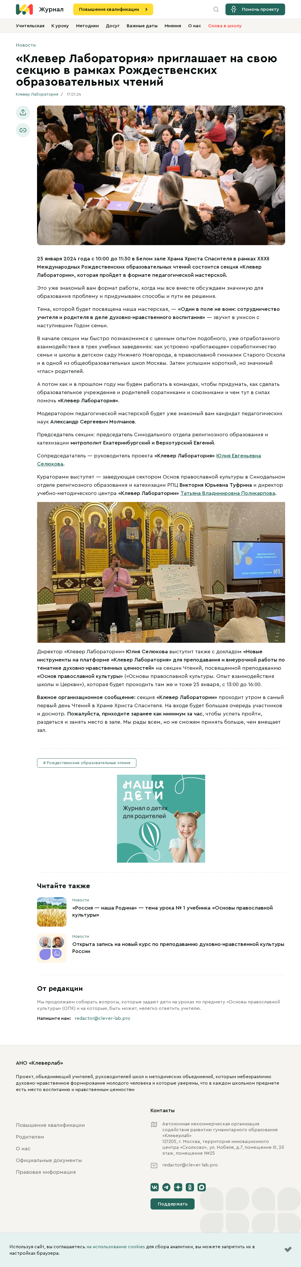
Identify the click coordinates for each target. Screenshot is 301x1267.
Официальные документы (49, 1160)
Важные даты (142, 25)
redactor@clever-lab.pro (102, 1018)
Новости (26, 45)
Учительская (30, 25)
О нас (194, 25)
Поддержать (173, 1204)
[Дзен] (178, 1187)
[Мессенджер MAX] (202, 1187)
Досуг (113, 25)
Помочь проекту (260, 9)
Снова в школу (225, 25)
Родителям (30, 1136)
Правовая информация (46, 1172)
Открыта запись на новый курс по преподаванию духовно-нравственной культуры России (178, 948)
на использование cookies (115, 1246)
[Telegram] (166, 1187)
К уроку (60, 25)
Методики (87, 25)
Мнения (173, 25)
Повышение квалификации (109, 9)
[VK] (154, 1187)
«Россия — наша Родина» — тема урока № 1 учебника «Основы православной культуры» (172, 911)
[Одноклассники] (190, 1187)
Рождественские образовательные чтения (88, 763)
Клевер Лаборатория (37, 94)
